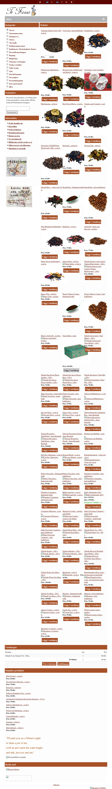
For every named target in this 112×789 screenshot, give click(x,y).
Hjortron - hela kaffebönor (94, 593)
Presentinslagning (16, 80)
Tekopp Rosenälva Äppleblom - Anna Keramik (51, 434)
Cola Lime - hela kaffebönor (73, 30)
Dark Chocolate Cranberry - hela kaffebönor (51, 531)
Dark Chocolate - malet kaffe (51, 393)
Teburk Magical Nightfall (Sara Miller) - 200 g (93, 552)
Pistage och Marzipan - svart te (17, 710)
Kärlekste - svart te (69, 226)
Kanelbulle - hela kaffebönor (94, 187)
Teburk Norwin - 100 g (49, 551)
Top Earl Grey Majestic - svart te (18, 682)
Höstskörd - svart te (70, 572)
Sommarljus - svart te (92, 30)
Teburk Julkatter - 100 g (71, 551)
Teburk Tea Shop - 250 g (50, 593)
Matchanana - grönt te (49, 104)
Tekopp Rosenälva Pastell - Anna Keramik (73, 434)
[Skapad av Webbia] (98, 788)
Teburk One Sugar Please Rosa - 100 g (72, 376)
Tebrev (12, 39)
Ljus (11, 71)
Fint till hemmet (15, 74)
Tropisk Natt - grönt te (92, 145)
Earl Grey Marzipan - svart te (51, 455)
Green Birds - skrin (69, 335)
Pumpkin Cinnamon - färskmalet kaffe (49, 493)
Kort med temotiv (16, 83)
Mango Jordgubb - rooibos (51, 335)
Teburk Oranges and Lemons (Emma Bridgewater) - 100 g (94, 262)
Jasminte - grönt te (13, 722)
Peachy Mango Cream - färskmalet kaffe (71, 295)
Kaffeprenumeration (17, 46)
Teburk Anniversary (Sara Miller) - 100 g (93, 336)
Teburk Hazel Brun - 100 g (72, 530)
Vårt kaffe (13, 42)
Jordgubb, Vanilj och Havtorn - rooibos (92, 227)
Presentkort (13, 77)
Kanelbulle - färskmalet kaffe (73, 187)
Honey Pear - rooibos (48, 294)
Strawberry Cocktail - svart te (51, 628)
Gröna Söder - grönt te (71, 261)
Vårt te (11, 30)
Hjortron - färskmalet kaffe (72, 593)
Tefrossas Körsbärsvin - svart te (17, 705)
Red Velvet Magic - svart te (73, 104)
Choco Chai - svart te (70, 412)
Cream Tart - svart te (70, 610)
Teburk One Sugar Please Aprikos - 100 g (50, 376)
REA (11, 86)
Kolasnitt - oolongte (70, 145)
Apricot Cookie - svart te (50, 610)
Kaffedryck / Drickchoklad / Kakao (22, 49)
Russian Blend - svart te (71, 455)
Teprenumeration (16, 33)
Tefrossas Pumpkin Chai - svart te (18, 693)
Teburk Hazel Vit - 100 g (93, 530)
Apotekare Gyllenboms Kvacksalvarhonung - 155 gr (25, 699)
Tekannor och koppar (17, 61)
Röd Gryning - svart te (14, 676)
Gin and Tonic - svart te (49, 412)
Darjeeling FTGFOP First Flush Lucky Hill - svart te (50, 146)
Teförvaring (14, 68)
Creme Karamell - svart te (15, 716)
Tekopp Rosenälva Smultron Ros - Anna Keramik (94, 413)
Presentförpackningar (17, 52)
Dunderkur (13, 58)
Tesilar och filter (15, 64)
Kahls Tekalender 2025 (92, 492)
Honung (12, 55)
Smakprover (14, 36)
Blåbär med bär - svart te (71, 492)
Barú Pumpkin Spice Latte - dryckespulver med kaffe (94, 573)
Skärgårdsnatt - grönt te (14, 727)
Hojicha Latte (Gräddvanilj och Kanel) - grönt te (72, 71)
